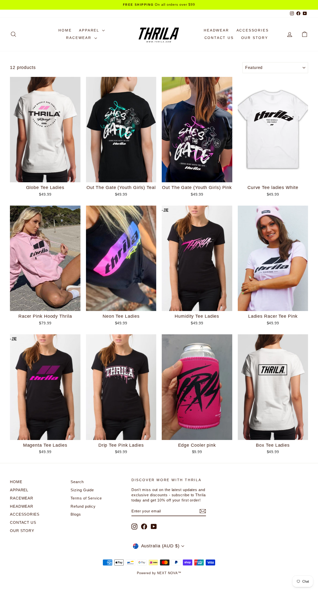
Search (77, 482)
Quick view (45, 177)
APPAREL (90, 30)
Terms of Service (86, 498)
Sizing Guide (82, 490)
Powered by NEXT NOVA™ (159, 573)
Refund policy (83, 506)
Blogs (76, 514)
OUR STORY (254, 38)
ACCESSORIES (253, 30)
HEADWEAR (216, 30)
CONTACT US (219, 38)
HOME (65, 30)
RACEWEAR (79, 38)
